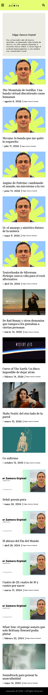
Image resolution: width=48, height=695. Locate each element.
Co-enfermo (10, 458)
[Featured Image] (24, 72)
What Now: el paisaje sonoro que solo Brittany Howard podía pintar (24, 630)
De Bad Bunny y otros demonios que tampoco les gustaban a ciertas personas (23, 324)
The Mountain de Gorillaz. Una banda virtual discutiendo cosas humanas (24, 93)
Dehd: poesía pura (14, 499)
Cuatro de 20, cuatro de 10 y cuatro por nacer (20, 584)
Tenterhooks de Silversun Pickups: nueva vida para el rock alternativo (24, 276)
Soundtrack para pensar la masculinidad (20, 676)
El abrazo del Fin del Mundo (21, 541)
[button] (2, 5)
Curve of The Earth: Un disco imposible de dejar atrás (21, 370)
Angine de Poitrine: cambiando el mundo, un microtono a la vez (24, 184)
